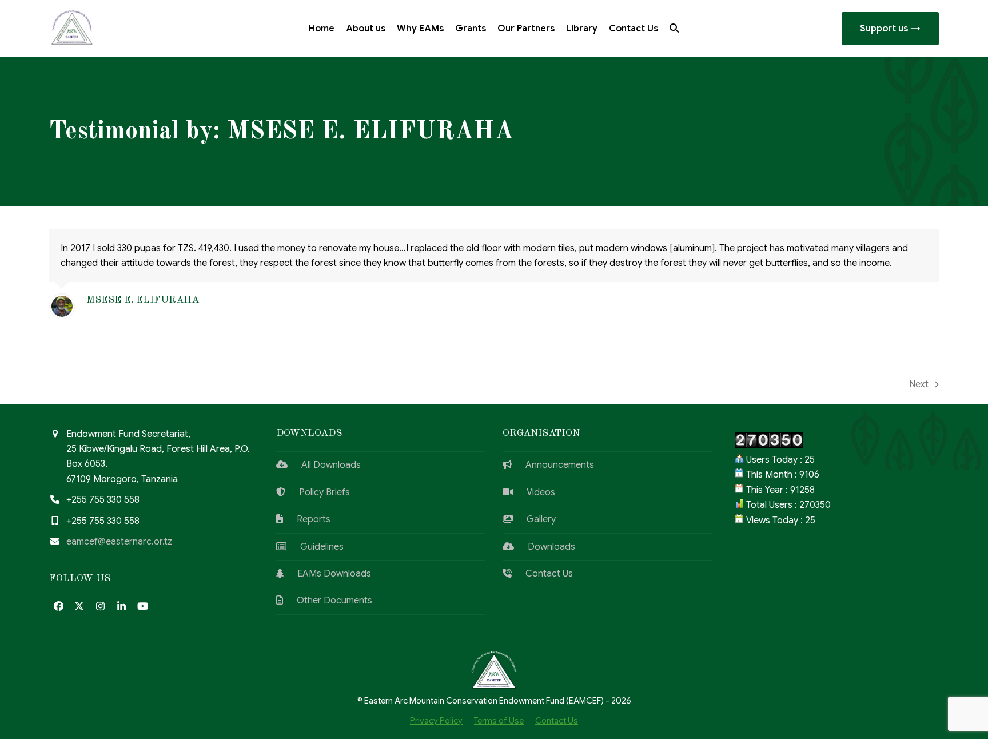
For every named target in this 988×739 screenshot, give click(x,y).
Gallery (534, 519)
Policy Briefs (317, 492)
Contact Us (542, 573)
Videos (534, 492)
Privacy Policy (436, 721)
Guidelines (315, 547)
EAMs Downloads (327, 573)
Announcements (553, 465)
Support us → (890, 28)
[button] (674, 28)
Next (919, 385)
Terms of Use (499, 721)
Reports (306, 519)
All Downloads (324, 465)
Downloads (544, 547)
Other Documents (327, 600)
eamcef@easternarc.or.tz (119, 541)
